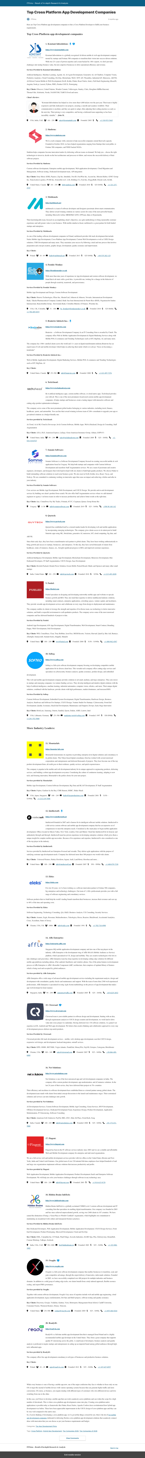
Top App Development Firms (46, 1426)
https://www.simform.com (55, 135)
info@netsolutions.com (64, 1123)
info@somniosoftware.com (59, 506)
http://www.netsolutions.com (56, 1073)
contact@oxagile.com (62, 1311)
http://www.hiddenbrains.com (57, 1200)
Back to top (114, 1448)
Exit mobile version (72, 1455)
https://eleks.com (52, 882)
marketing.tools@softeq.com (74, 715)
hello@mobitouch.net (57, 255)
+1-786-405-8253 (33, 312)
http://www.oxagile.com (55, 1266)
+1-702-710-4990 (99, 925)
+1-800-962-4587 (110, 641)
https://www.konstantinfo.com (57, 49)
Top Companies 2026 (71, 1431)
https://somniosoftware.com (56, 455)
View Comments (72, 1438)
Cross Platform (36, 1431)
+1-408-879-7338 (111, 864)
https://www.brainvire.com (56, 326)
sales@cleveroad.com (64, 1052)
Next (28, 1373)
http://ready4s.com (53, 1329)
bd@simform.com (68, 184)
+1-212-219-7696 (43, 798)
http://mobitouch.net (53, 202)
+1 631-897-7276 (105, 373)
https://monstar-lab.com (55, 749)
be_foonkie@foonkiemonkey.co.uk (72, 308)
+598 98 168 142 (109, 506)
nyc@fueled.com (62, 641)
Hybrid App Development (52, 1431)
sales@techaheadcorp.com (69, 437)
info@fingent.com (62, 1182)
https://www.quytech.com (55, 521)
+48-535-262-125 (104, 255)
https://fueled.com (52, 589)
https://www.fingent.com (55, 1144)
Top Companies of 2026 (88, 1431)
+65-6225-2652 (112, 992)
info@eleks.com (63, 925)
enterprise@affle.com (64, 992)
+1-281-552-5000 (33, 718)
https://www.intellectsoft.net (56, 816)
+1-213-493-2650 (109, 574)
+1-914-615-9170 (98, 1182)
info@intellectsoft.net (63, 864)
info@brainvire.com (68, 373)
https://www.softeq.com (54, 659)
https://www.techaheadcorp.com (58, 388)
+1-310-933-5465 (106, 120)
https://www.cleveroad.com (56, 1010)
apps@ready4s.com (57, 1367)
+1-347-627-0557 (104, 1367)
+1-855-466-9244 (110, 1311)
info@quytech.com (67, 574)
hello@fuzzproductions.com (73, 795)
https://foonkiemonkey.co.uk (56, 270)
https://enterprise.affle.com (56, 943)
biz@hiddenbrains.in (66, 1245)
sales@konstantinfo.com (67, 120)
